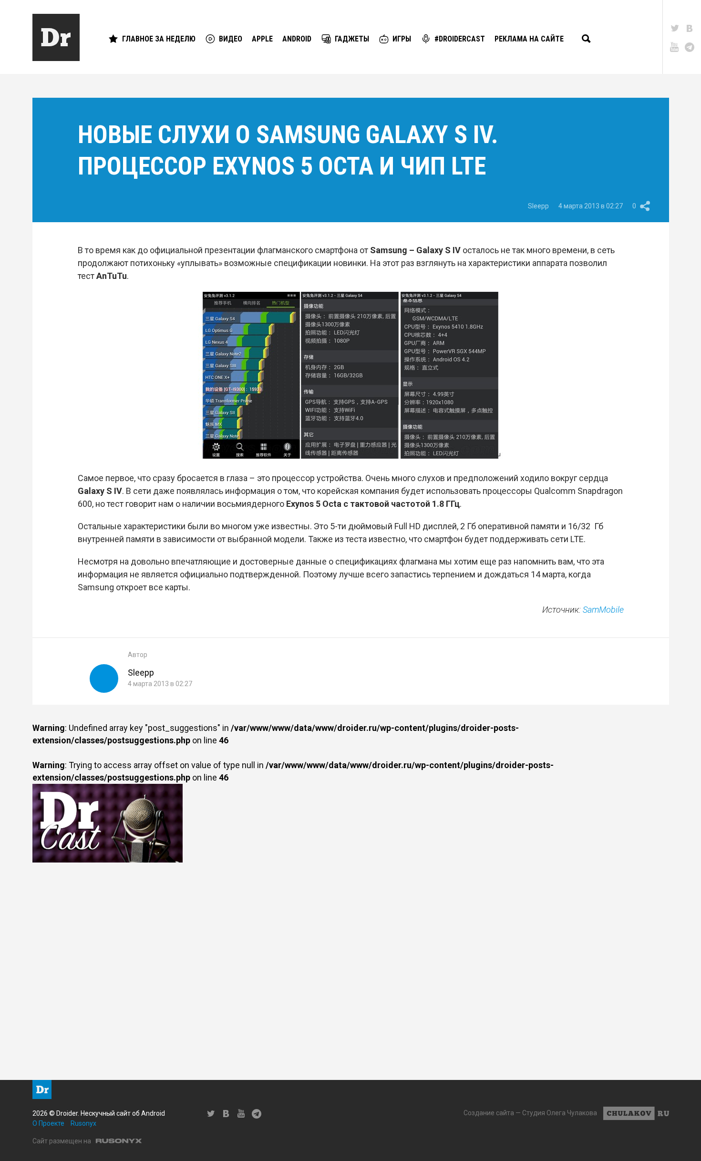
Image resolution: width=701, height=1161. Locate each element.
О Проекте (48, 1123)
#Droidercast (459, 38)
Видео (230, 38)
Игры (401, 38)
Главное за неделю (159, 38)
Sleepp (538, 206)
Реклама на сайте (529, 38)
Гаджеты (352, 38)
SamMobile (603, 610)
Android (296, 38)
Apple (262, 38)
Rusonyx (83, 1123)
